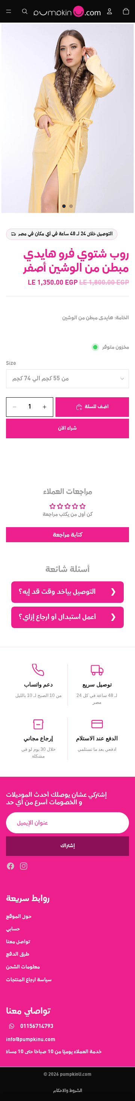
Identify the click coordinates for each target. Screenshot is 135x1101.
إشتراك (67, 845)
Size (11, 363)
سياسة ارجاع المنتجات (29, 979)
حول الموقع (19, 916)
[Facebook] (10, 865)
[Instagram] (23, 865)
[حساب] (109, 11)
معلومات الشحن (23, 966)
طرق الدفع (17, 954)
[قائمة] (8, 11)
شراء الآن (67, 428)
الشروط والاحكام (67, 1091)
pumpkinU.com (76, 1074)
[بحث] (24, 11)
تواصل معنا (18, 941)
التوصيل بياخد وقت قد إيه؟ (57, 591)
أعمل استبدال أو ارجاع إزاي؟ (57, 617)
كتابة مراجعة (67, 535)
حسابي (13, 929)
